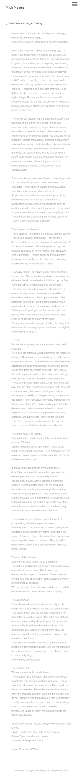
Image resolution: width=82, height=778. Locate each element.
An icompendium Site (58, 770)
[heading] (15, 7)
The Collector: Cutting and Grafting (25, 23)
